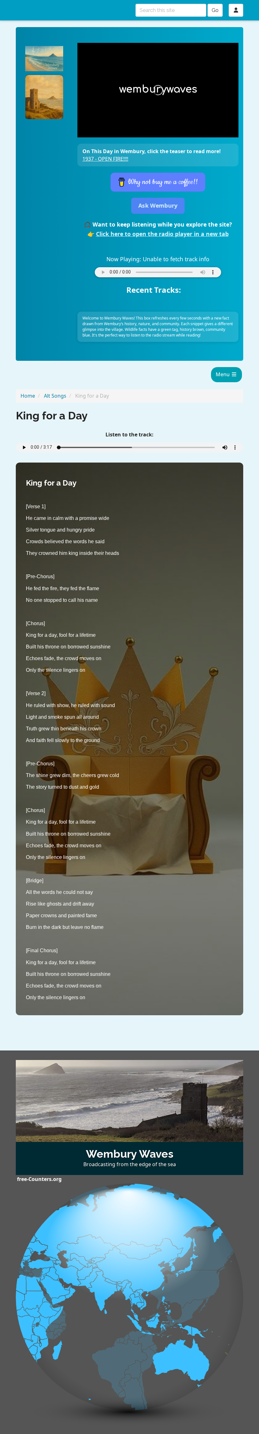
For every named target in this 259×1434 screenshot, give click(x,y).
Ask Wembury (158, 205)
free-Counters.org (39, 1167)
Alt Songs (55, 384)
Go (215, 10)
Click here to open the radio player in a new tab (162, 234)
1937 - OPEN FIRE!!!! (105, 158)
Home (28, 384)
